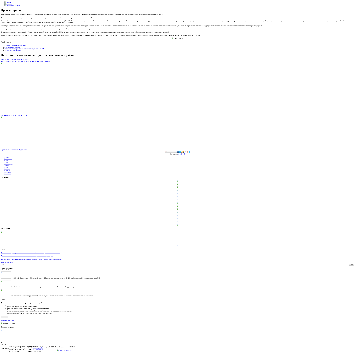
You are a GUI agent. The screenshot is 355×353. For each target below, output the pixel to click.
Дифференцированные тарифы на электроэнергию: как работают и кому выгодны (27, 256)
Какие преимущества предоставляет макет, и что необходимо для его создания (25, 61)
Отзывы (7, 160)
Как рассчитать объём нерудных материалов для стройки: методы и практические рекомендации (31, 259)
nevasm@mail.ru (38, 348)
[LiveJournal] (186, 152)
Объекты (7, 170)
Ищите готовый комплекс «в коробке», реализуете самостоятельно (28, 308)
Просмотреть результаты (8, 320)
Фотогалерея (8, 164)
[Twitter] (180, 152)
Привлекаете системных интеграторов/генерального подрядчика (27, 310)
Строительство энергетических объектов (14, 115)
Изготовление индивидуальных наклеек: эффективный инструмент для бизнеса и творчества (30, 253)
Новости (7, 169)
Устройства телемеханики (12, 50)
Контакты (7, 174)
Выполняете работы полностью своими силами (22, 306)
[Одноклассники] (182, 152)
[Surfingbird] (190, 152)
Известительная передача (12, 47)
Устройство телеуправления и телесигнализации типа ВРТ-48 (24, 49)
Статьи (6, 162)
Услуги (6, 165)
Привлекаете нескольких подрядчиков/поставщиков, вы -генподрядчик (29, 313)
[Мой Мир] (184, 152)
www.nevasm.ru (38, 349)
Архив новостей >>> (7, 262)
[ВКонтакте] (178, 152)
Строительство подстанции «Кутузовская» (14, 150)
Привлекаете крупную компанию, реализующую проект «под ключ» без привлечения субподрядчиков (39, 312)
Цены (6, 167)
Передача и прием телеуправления (15, 45)
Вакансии (7, 172)
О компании (8, 159)
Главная (6, 157)
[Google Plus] (188, 152)
